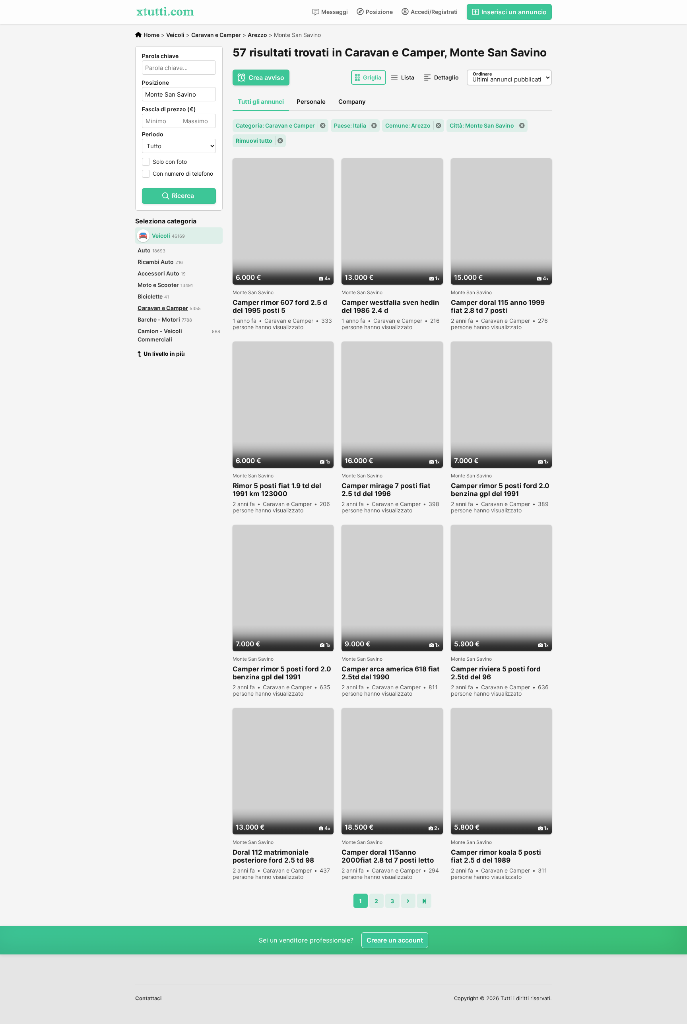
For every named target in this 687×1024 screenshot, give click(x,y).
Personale (311, 101)
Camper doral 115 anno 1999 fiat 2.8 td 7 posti (498, 306)
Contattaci (148, 998)
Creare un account (395, 940)
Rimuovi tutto (254, 140)
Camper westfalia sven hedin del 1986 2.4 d (390, 306)
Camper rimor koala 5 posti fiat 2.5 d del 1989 (496, 856)
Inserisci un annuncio (513, 12)
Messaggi (334, 11)
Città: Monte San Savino (482, 125)
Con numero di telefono (183, 173)
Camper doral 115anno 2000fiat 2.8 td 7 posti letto (388, 856)
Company (352, 101)
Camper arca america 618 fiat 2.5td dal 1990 (391, 673)
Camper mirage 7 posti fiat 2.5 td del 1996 (386, 490)
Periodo (152, 134)
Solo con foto (170, 161)
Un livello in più (164, 353)
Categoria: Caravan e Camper (275, 125)
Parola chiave (160, 56)
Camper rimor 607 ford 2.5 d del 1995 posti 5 (280, 306)
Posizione (379, 11)
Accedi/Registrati (433, 11)
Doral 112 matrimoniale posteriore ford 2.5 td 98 (273, 856)
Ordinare (482, 74)
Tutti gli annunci (261, 101)
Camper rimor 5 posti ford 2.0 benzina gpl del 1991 (500, 490)
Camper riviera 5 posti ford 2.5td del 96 (496, 673)
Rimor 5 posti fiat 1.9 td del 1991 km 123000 (277, 490)
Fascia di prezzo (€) (169, 109)
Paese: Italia (350, 125)
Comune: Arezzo (408, 125)
